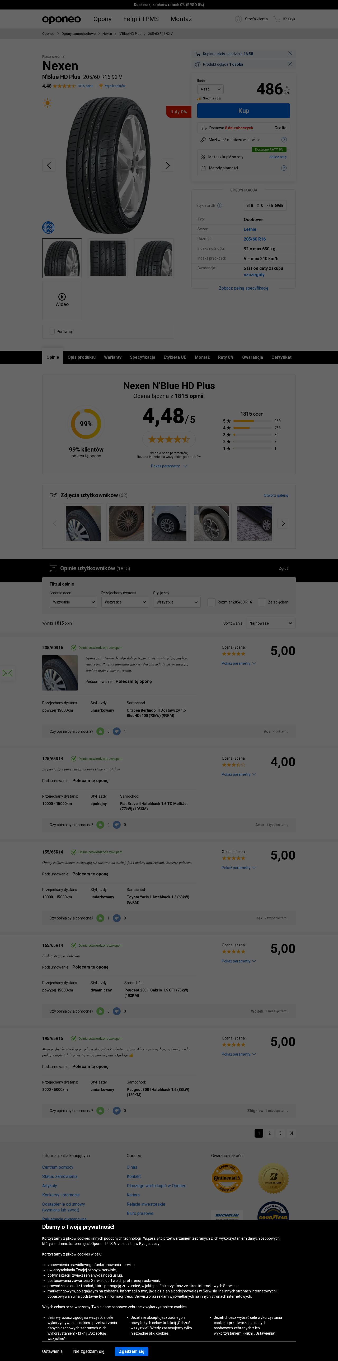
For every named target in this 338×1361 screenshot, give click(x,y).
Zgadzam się (131, 1351)
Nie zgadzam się (88, 1351)
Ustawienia (52, 1351)
